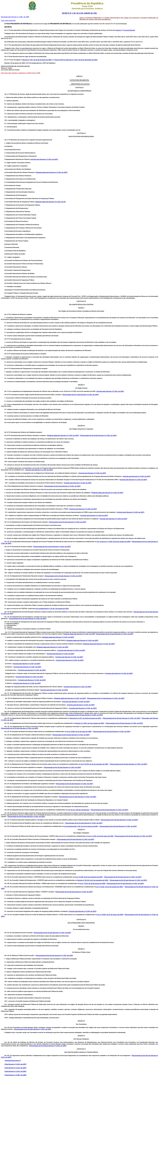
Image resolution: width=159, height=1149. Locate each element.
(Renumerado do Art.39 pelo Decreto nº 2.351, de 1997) (74, 892)
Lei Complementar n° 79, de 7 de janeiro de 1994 (52, 608)
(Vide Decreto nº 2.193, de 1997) (15, 1064)
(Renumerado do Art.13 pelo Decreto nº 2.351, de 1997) (63, 576)
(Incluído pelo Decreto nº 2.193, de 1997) (39, 470)
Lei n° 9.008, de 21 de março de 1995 (110, 914)
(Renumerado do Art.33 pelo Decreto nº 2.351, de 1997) (133, 836)
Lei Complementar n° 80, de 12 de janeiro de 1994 (81, 826)
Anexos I (119, 30)
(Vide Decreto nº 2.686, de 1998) (15, 1075)
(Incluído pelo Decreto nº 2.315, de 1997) (71, 650)
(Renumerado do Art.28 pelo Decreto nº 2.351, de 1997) (109, 810)
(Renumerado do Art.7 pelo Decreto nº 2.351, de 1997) (80, 395)
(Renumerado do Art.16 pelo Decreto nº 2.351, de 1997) (114, 634)
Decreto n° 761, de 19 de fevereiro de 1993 (37, 60)
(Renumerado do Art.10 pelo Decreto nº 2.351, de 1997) (67, 522)
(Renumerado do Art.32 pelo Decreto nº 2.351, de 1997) (118, 826)
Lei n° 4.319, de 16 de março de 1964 (100, 836)
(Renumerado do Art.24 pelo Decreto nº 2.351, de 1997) (128, 764)
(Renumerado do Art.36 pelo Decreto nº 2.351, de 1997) (128, 880)
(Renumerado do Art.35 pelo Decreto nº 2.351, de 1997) (122, 877)
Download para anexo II (13, 1060)
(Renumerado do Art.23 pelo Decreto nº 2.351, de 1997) (71, 735)
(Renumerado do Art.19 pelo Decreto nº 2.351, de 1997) (121, 718)
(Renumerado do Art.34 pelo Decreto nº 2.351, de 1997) (75, 839)
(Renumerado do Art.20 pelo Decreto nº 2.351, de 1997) (124, 723)
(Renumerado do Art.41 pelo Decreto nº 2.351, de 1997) (52, 933)
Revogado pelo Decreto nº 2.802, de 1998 (15, 17)
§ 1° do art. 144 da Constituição (78, 810)
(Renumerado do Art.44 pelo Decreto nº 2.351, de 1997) (47, 1046)
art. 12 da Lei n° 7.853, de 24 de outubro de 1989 (113, 541)
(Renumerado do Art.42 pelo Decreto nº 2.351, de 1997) (54, 955)
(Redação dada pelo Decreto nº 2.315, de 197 (50, 202)
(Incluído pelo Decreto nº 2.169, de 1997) (82, 911)
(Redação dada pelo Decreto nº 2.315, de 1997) (79, 634)
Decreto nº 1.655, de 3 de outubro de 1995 (89, 723)
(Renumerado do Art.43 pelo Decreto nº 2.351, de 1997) (32, 1029)
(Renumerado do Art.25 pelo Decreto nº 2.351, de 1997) (62, 767)
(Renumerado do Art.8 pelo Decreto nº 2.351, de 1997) (98, 435)
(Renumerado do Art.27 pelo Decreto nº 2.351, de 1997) (77, 797)
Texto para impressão (8, 20)
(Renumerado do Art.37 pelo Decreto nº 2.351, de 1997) (125, 883)
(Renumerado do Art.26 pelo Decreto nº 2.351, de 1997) (74, 784)
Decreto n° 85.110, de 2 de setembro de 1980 (92, 880)
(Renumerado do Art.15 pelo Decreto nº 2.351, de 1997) (27, 618)
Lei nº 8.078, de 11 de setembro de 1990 (94, 764)
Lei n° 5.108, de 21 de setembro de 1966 (88, 877)
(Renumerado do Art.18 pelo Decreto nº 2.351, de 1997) (84, 715)
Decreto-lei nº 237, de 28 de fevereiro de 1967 (85, 718)
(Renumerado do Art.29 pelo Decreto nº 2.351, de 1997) (26, 816)
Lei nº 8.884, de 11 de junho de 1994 (79, 731)
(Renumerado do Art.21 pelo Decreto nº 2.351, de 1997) (19, 728)
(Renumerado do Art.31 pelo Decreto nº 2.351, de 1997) (83, 823)
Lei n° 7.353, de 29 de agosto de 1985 (92, 883)
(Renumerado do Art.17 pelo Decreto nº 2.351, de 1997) (105, 698)
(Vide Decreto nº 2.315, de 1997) (15, 1068)
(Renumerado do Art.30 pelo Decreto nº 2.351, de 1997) (119, 820)
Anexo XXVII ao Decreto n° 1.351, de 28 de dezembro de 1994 (76, 60)
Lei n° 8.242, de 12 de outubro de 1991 (109, 887)
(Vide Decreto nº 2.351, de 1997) (15, 1071)
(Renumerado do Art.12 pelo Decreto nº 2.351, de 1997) (52, 546)
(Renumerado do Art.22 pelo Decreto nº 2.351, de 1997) (111, 731)
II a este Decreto (129, 30)
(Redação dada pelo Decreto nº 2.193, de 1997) (52, 172)
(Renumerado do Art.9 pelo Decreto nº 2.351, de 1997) (62, 486)
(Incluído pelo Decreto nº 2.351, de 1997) (44, 159)
